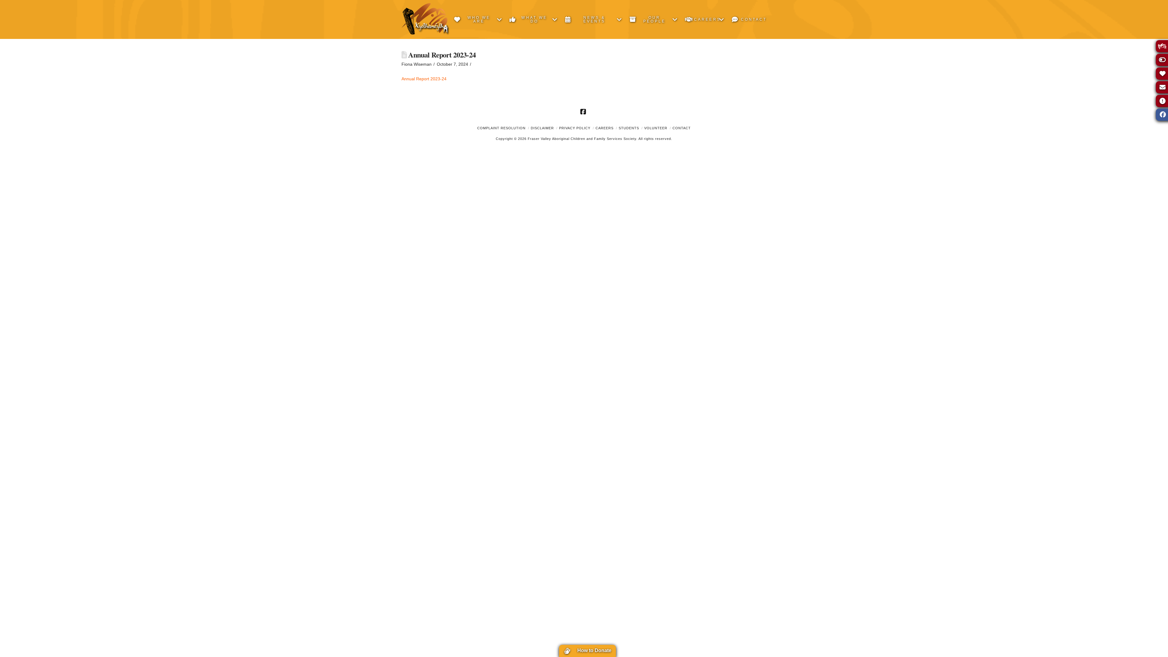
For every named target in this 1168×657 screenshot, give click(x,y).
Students (629, 128)
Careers (605, 128)
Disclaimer (542, 128)
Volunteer (655, 128)
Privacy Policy (574, 128)
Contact (682, 128)
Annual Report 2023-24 (424, 78)
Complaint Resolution (501, 128)
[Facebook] (584, 111)
